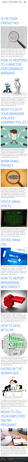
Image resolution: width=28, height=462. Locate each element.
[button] (25, 2)
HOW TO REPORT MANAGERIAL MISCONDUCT (13, 282)
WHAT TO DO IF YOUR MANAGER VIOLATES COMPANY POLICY (14, 116)
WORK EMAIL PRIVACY (10, 163)
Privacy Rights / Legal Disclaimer (19, 459)
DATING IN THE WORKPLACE (11, 371)
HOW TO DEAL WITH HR (11, 328)
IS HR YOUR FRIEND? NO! (10, 21)
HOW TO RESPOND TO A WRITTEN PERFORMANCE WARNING (14, 66)
